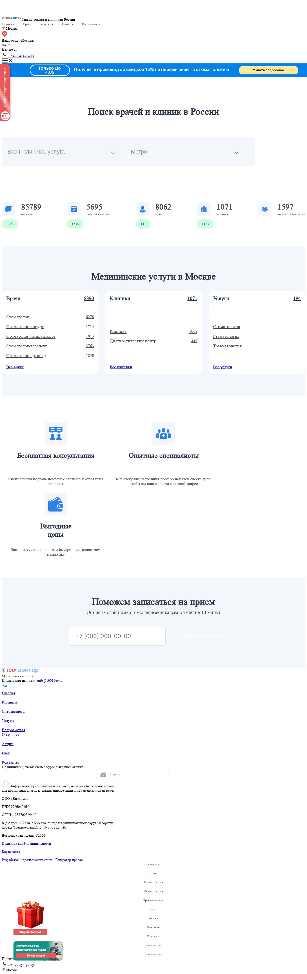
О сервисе (10, 734)
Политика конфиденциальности (26, 843)
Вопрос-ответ (91, 24)
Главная (9, 693)
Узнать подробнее (268, 70)
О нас (66, 24)
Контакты (10, 762)
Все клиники (121, 367)
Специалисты (13, 711)
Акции (7, 744)
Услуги (45, 24)
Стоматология (153, 882)
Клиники (8, 24)
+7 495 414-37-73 (21, 56)
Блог (6, 753)
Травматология (153, 900)
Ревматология (153, 891)
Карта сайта (11, 851)
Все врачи (15, 367)
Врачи (27, 24)
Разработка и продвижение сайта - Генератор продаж (42, 860)
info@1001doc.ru (49, 680)
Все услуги (222, 367)
